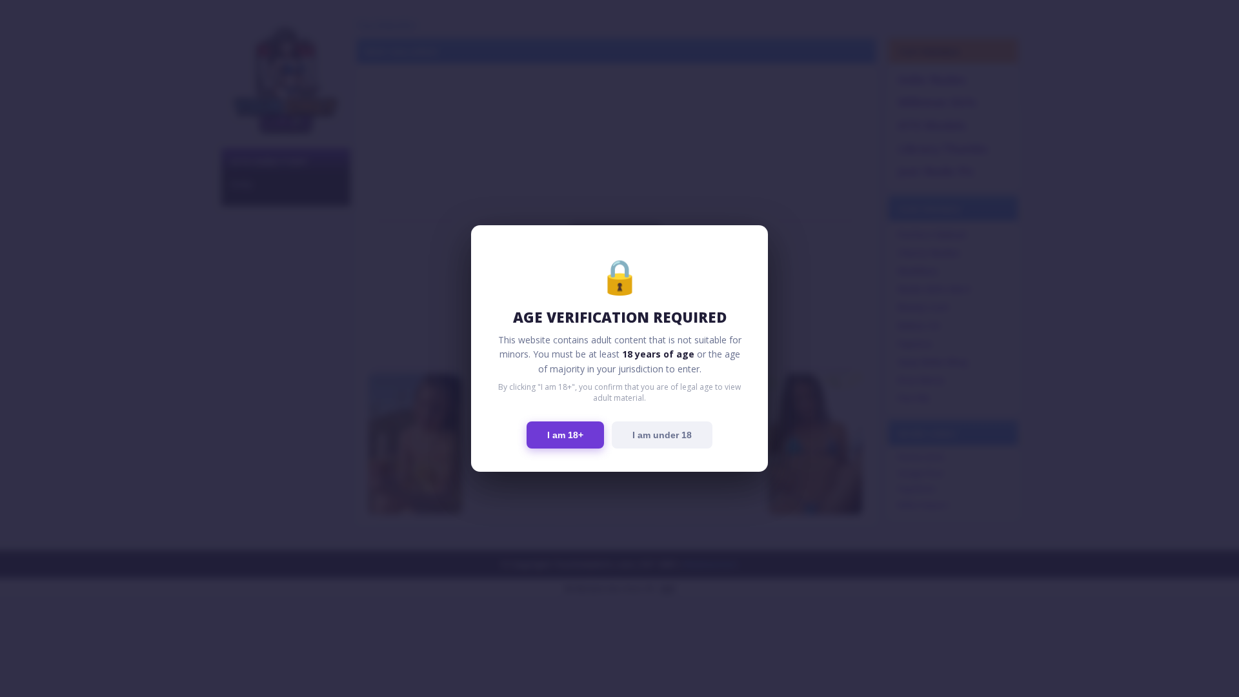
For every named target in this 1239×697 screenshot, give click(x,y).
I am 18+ (565, 435)
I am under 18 (662, 435)
